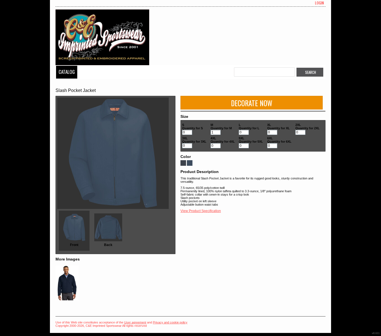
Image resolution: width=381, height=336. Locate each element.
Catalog (67, 71)
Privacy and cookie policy (170, 322)
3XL (185, 138)
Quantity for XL (278, 128)
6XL (270, 138)
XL (269, 124)
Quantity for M (221, 128)
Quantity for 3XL (194, 141)
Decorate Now (251, 103)
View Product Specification (200, 211)
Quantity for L (249, 128)
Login (319, 3)
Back (108, 245)
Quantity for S (192, 128)
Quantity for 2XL (307, 128)
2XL (298, 124)
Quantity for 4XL (223, 141)
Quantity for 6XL (279, 141)
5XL (241, 138)
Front (74, 245)
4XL (213, 138)
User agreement (135, 322)
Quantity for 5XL (251, 141)
